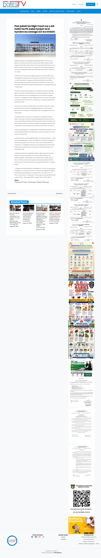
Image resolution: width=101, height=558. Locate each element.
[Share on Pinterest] (45, 182)
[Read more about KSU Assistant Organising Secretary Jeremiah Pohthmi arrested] (28, 208)
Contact (80, 4)
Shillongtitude (58, 552)
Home (74, 4)
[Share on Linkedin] (39, 182)
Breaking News (24, 11)
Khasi (32, 11)
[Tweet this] (25, 182)
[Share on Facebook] (18, 182)
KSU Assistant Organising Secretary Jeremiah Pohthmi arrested (28, 217)
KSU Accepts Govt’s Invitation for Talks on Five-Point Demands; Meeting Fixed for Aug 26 (15, 218)
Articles (45, 11)
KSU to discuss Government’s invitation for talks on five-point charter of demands (55, 217)
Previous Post (11, 193)
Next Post (60, 193)
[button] (90, 4)
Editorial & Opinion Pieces (57, 11)
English (38, 11)
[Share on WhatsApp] (32, 182)
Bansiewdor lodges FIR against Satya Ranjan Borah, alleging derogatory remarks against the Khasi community (41, 220)
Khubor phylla (70, 11)
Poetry (79, 11)
